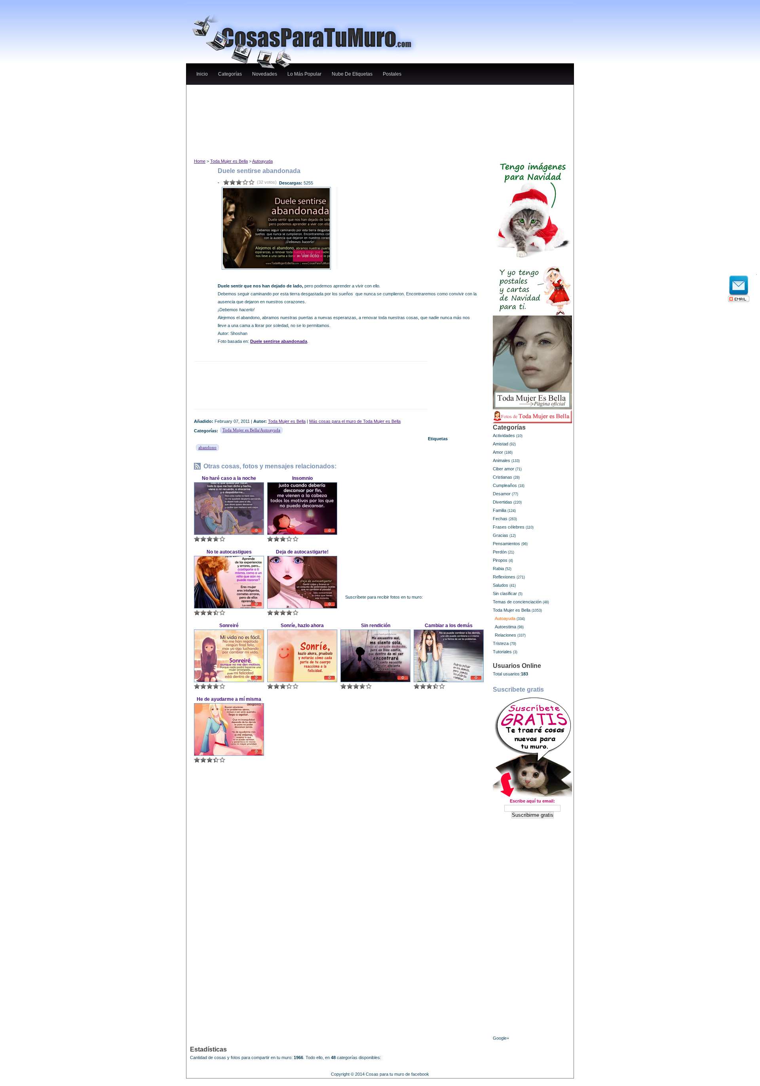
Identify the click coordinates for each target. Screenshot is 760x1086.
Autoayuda (262, 161)
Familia (499, 510)
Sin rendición (375, 625)
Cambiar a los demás (449, 625)
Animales (501, 460)
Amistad (500, 443)
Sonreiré (229, 625)
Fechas (500, 518)
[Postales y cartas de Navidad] (532, 287)
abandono (207, 447)
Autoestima (505, 626)
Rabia (498, 568)
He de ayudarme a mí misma (229, 699)
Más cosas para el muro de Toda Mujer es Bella (355, 421)
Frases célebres (508, 527)
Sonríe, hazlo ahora (302, 625)
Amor (498, 452)
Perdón (500, 552)
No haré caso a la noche (229, 478)
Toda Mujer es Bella (229, 161)
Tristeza (501, 643)
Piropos (500, 560)
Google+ (501, 1038)
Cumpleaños (505, 485)
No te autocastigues (229, 552)
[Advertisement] (340, 92)
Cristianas (502, 477)
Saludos (500, 585)
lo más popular (304, 74)
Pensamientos (506, 543)
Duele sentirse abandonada (278, 341)
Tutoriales (502, 651)
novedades (264, 74)
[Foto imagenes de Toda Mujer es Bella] (532, 416)
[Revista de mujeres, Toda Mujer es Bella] (532, 362)
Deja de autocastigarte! (302, 552)
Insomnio (302, 478)
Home (199, 161)
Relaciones (505, 635)
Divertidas (502, 502)
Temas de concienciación (517, 601)
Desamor (502, 493)
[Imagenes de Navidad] (532, 207)
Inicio (202, 74)
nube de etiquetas (352, 74)
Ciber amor (503, 468)
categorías (230, 74)
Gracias (500, 535)
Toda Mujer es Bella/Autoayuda (251, 430)
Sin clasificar (505, 593)
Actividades (504, 435)
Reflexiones (504, 576)
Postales (392, 74)
